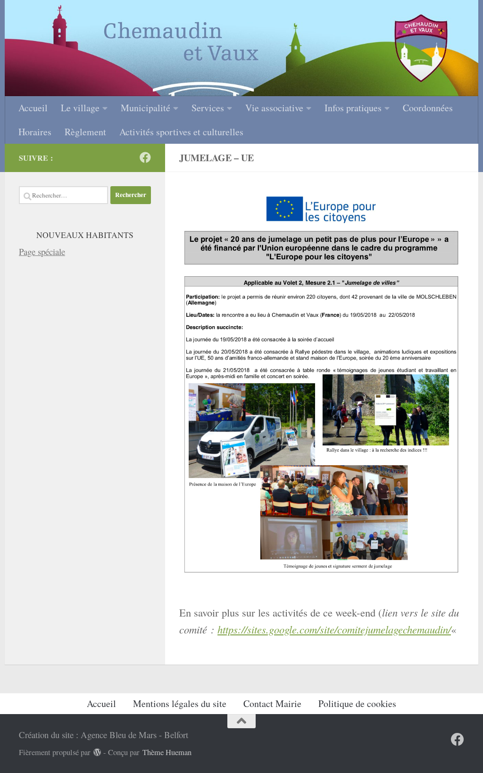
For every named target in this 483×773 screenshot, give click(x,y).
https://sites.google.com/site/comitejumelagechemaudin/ (334, 629)
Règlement (85, 131)
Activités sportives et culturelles (181, 131)
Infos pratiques (353, 107)
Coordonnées (428, 107)
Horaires (34, 131)
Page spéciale (42, 251)
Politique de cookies (357, 703)
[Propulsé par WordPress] (97, 752)
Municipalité (145, 107)
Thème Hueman (167, 752)
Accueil (33, 107)
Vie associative (274, 107)
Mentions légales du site (179, 703)
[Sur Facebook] (145, 157)
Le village (80, 107)
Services (208, 107)
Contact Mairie (272, 703)
